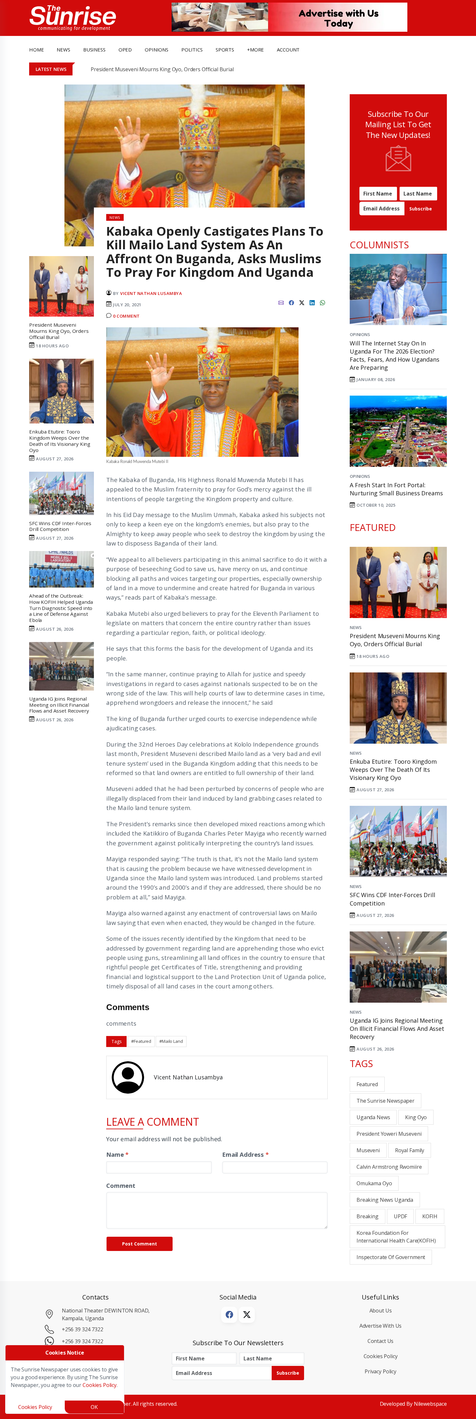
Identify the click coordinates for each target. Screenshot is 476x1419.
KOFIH (429, 1216)
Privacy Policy (380, 1371)
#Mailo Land (171, 1041)
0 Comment (126, 316)
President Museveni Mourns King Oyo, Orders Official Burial (162, 69)
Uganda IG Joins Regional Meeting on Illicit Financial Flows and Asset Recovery (397, 1029)
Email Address (245, 1154)
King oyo (416, 1117)
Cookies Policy (381, 1356)
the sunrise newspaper (385, 1100)
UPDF (400, 1216)
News (355, 627)
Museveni (368, 1150)
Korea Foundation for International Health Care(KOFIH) (396, 1236)
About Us (380, 1310)
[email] (281, 302)
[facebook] (291, 302)
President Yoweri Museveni (389, 1133)
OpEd (125, 49)
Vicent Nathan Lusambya (151, 293)
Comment (120, 1185)
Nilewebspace (430, 1403)
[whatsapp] (322, 302)
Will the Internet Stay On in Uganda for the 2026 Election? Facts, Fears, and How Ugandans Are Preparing (394, 355)
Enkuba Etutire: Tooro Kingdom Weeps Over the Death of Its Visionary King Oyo (393, 770)
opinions (156, 49)
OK (94, 1407)
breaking (368, 1216)
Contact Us (381, 1341)
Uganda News (373, 1117)
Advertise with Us (380, 1325)
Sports (225, 49)
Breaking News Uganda (385, 1199)
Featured (367, 1084)
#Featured (141, 1041)
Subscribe (420, 209)
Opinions (360, 334)
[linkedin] (312, 302)
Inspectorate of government (391, 1257)
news (63, 49)
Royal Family (409, 1150)
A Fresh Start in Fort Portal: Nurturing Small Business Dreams (396, 489)
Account (288, 49)
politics (192, 49)
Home (36, 49)
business (94, 49)
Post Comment (139, 1244)
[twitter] (302, 302)
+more (255, 49)
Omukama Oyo (374, 1183)
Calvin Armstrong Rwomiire (389, 1166)
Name (117, 1154)
